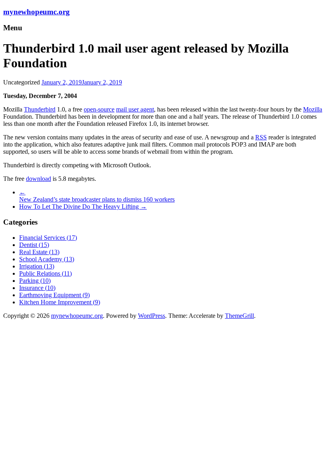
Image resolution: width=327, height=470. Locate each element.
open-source (99, 109)
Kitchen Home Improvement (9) (59, 302)
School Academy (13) (46, 259)
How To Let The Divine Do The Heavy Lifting (83, 206)
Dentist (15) (34, 244)
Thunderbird (39, 109)
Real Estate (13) (39, 252)
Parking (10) (35, 280)
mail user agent (135, 109)
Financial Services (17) (48, 237)
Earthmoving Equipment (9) (54, 295)
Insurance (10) (37, 287)
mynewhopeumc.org (36, 12)
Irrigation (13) (36, 266)
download (38, 178)
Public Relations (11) (45, 273)
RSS (261, 137)
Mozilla (312, 109)
